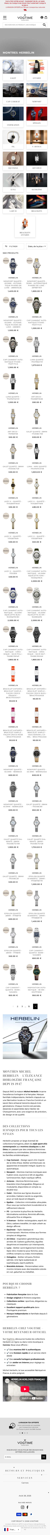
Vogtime (10, 1339)
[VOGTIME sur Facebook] (27, 1507)
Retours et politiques (25, 1470)
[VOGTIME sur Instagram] (22, 1507)
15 (29, 1006)
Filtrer (13, 246)
